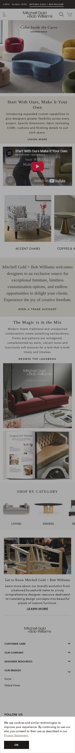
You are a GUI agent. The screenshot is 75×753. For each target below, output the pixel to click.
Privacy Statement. (16, 735)
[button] (16, 745)
